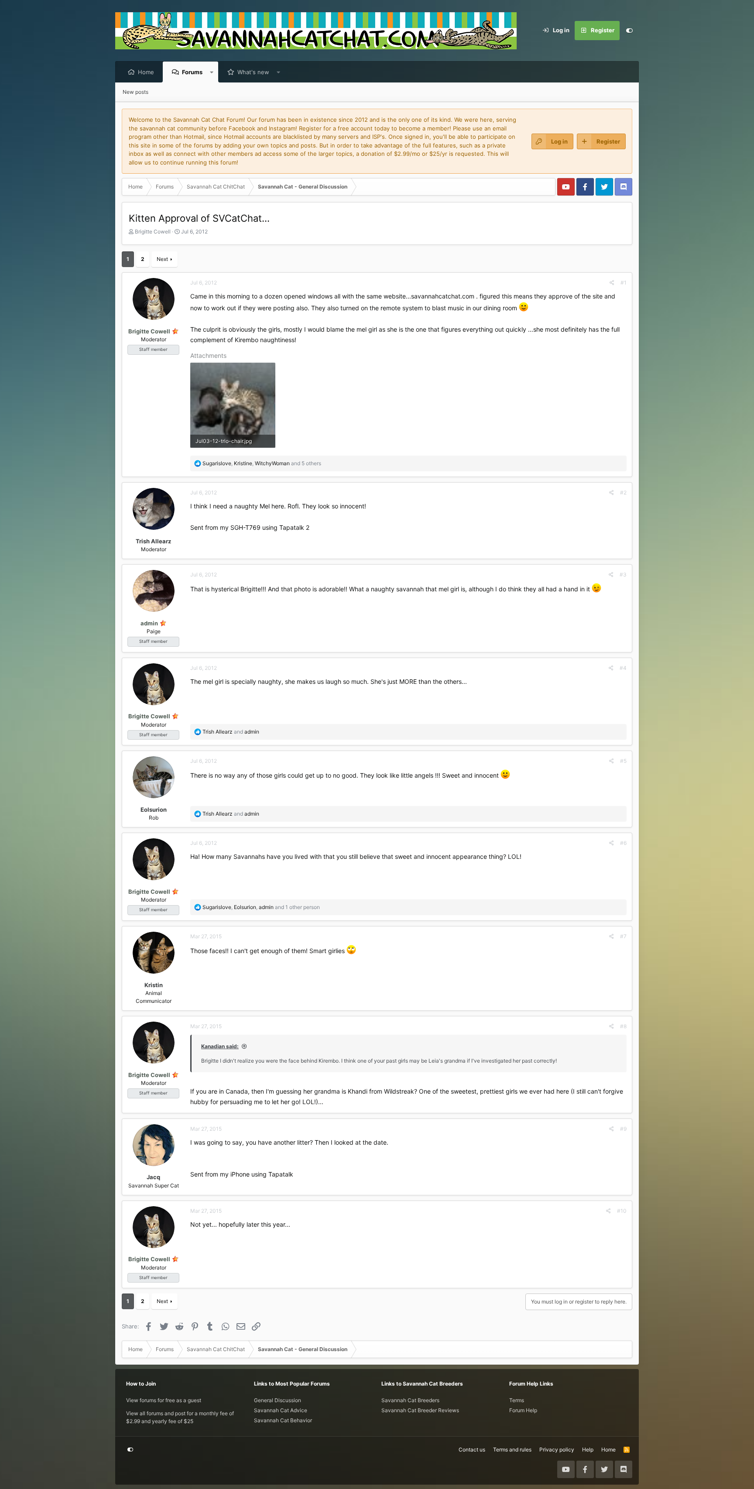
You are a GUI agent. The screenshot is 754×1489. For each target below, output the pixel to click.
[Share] (612, 283)
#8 (623, 1026)
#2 (623, 492)
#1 (623, 282)
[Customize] (629, 30)
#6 (623, 843)
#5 (623, 761)
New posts (135, 92)
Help (587, 1449)
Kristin (153, 984)
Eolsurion (154, 809)
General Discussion (277, 1400)
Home (146, 72)
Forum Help (523, 1410)
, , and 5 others (261, 463)
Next (162, 259)
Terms (516, 1400)
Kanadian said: (220, 1046)
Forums (192, 72)
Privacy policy (556, 1449)
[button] (212, 72)
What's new (253, 72)
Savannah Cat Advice (280, 1410)
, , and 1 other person (261, 907)
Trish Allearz (153, 541)
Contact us (472, 1449)
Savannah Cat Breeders (410, 1400)
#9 (623, 1128)
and (230, 731)
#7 (623, 936)
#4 (623, 668)
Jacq (153, 1176)
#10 (622, 1211)
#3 (623, 574)
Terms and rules (512, 1449)
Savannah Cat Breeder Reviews (420, 1410)
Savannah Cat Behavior (283, 1420)
